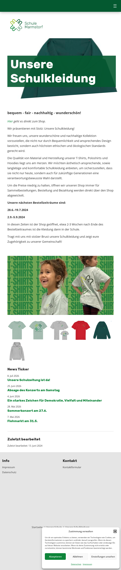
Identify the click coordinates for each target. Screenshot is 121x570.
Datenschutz (76, 564)
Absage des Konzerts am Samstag (33, 390)
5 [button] (66, 311)
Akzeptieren (55, 556)
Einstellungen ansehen (103, 556)
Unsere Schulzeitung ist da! (28, 380)
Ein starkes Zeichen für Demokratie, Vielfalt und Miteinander (54, 400)
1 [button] (54, 311)
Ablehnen (78, 556)
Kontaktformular (72, 467)
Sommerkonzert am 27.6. (27, 410)
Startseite (37, 527)
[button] (115, 531)
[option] (60, 285)
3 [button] (60, 311)
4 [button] (63, 311)
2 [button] (57, 311)
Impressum (87, 564)
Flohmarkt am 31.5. (22, 421)
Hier (10, 121)
